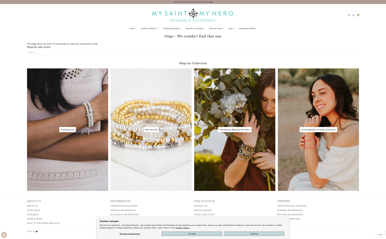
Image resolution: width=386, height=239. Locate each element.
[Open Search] (349, 15)
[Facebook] (28, 231)
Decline (254, 233)
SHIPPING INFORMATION (290, 210)
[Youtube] (36, 231)
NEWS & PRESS (35, 219)
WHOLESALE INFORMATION (124, 214)
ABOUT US (32, 206)
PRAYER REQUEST (203, 210)
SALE (231, 29)
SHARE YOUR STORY (204, 214)
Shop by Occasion (194, 29)
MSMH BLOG (33, 210)
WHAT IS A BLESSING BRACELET (43, 223)
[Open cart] (358, 15)
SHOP (132, 29)
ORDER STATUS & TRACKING (291, 206)
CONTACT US (200, 206)
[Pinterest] (33, 231)
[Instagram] (30, 231)
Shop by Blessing (171, 29)
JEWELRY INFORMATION (123, 210)
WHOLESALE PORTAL (247, 29)
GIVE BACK (32, 214)
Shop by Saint (216, 29)
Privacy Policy (183, 228)
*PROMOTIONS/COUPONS (123, 206)
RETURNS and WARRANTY (290, 214)
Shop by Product (149, 29)
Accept (192, 233)
